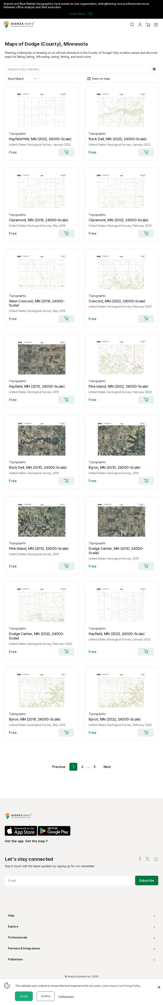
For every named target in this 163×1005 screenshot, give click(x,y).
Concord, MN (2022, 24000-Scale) (117, 301)
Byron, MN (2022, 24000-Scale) (115, 719)
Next (107, 767)
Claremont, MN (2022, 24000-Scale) (118, 220)
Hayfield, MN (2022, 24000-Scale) (117, 634)
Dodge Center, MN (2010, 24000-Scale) (116, 550)
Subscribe (146, 880)
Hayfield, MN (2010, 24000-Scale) (37, 386)
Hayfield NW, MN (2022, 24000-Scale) (40, 139)
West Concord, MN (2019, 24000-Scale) (37, 303)
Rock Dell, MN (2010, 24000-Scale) (38, 467)
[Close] (159, 985)
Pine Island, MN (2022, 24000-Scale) (118, 386)
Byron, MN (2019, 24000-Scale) (35, 719)
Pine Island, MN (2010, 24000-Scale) (39, 548)
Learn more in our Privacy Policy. (121, 985)
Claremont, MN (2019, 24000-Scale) (38, 220)
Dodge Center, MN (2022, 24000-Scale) (36, 636)
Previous (58, 767)
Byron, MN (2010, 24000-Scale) (115, 467)
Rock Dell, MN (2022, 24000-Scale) (118, 139)
